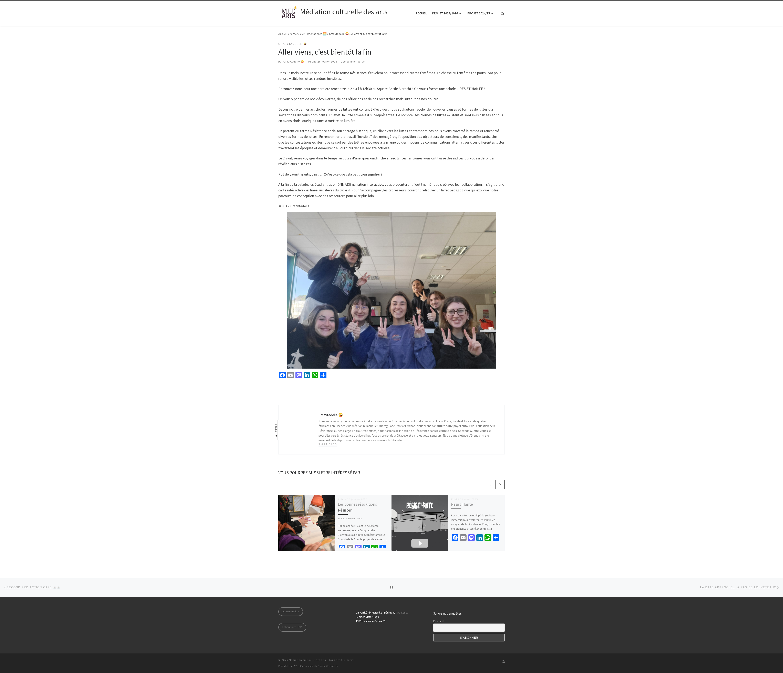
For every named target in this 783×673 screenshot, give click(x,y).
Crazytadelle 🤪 (339, 34)
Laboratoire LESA (292, 627)
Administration (290, 611)
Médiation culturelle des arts (307, 660)
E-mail (438, 621)
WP (295, 666)
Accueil (282, 34)
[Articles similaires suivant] (500, 484)
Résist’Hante (462, 504)
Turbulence (401, 612)
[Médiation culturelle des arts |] (288, 12)
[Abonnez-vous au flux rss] (503, 661)
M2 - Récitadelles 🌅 (314, 34)
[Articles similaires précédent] (490, 484)
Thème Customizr (328, 666)
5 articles (328, 444)
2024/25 (294, 34)
